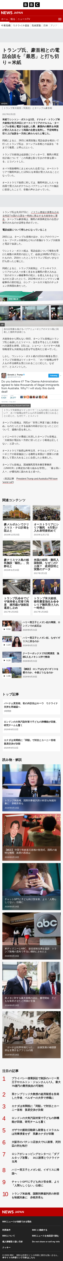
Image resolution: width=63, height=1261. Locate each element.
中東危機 (6, 25)
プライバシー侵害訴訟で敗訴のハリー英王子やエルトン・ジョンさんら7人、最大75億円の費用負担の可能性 (36, 1082)
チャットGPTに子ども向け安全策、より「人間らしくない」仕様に (35, 1183)
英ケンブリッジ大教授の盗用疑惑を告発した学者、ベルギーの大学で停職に (35, 1096)
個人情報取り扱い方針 (12, 1241)
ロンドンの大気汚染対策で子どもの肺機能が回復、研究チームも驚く (35, 1120)
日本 (45, 25)
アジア (53, 25)
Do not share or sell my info (46, 1241)
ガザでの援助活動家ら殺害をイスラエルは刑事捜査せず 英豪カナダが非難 (35, 1132)
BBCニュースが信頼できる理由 (16, 1221)
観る (13, 19)
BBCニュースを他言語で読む (45, 1236)
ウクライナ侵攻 (21, 25)
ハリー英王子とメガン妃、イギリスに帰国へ (35, 1171)
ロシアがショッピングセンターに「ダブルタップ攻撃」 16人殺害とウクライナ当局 (35, 1157)
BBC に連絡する (39, 1230)
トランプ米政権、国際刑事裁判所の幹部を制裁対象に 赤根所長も (35, 1195)
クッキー (6, 1247)
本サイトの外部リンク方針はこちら (18, 1257)
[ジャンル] (60, 19)
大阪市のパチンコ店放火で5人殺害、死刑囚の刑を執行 (36, 1143)
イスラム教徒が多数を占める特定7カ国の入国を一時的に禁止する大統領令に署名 (30, 215)
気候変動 (36, 25)
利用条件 (6, 1230)
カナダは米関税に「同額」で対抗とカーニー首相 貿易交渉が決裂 (35, 1108)
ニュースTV (24, 19)
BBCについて (8, 1236)
